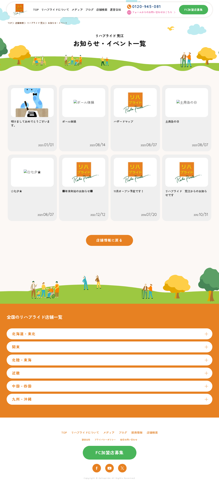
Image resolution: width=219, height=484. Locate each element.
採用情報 (136, 432)
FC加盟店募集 (193, 9)
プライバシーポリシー (105, 439)
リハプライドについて (55, 9)
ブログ (89, 9)
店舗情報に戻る (109, 240)
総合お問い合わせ (128, 439)
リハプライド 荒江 (36, 23)
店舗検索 (101, 9)
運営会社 (115, 9)
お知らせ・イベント (57, 23)
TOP (36, 9)
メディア (77, 9)
